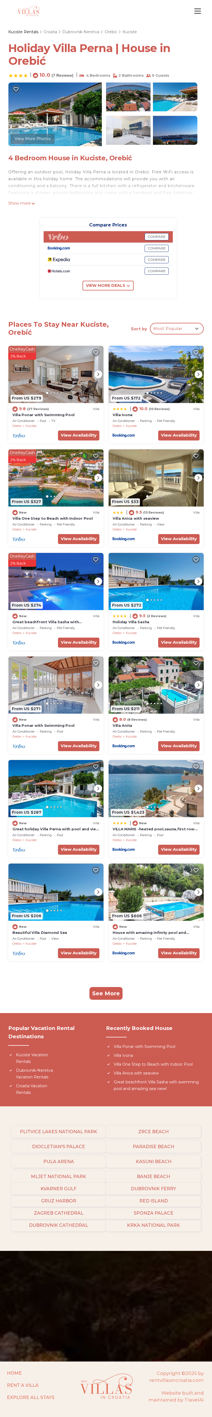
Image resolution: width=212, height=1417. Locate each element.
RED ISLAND (153, 1201)
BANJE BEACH (153, 1176)
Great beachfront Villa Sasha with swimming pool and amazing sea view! (156, 1085)
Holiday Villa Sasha (131, 622)
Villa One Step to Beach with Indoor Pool (52, 518)
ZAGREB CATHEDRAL (58, 1213)
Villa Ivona (122, 415)
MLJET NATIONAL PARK (58, 1176)
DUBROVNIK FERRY (153, 1188)
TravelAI (194, 1400)
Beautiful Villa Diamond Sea (39, 932)
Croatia (50, 31)
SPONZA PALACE (153, 1213)
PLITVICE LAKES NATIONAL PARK (58, 1131)
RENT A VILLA (23, 1385)
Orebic (111, 31)
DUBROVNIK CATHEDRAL (58, 1225)
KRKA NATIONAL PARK (153, 1225)
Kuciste (130, 31)
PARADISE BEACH (153, 1146)
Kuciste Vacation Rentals (32, 1058)
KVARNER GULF (58, 1188)
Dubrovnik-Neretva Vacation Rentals (34, 1074)
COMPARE (157, 237)
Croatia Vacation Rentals (31, 1089)
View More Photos (33, 138)
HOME (14, 1373)
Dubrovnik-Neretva (80, 31)
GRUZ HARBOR (58, 1201)
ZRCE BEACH (153, 1131)
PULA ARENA (58, 1161)
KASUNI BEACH (153, 1161)
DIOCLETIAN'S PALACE (58, 1146)
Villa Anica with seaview (136, 518)
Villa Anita (122, 725)
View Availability (79, 435)
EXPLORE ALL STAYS (30, 1397)
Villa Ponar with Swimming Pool (43, 415)
